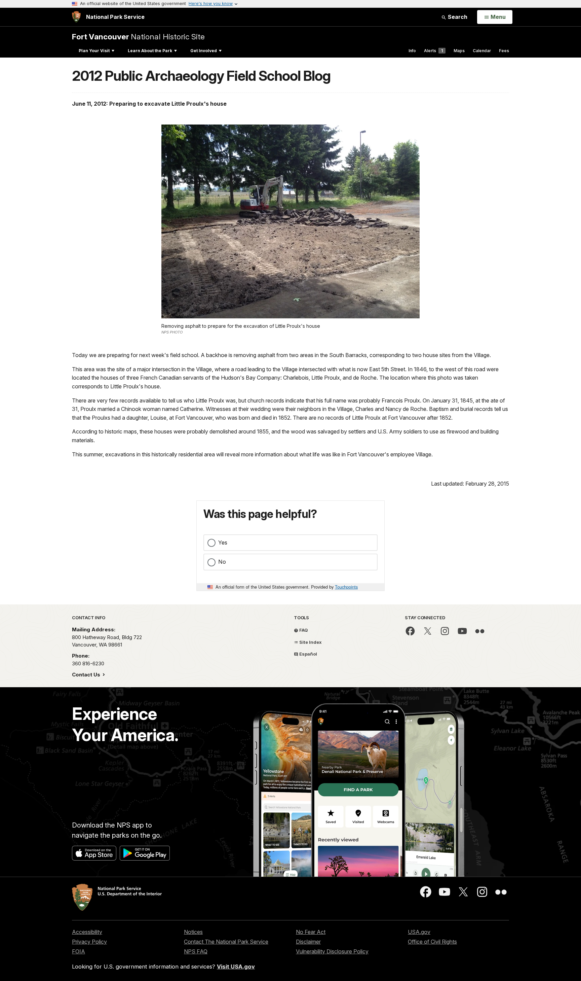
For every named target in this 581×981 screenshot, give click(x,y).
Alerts (433, 50)
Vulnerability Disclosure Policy (332, 951)
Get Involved (203, 50)
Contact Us (87, 674)
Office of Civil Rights (432, 941)
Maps (459, 50)
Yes (222, 542)
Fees (504, 50)
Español (307, 654)
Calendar (482, 50)
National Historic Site (138, 36)
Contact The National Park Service (226, 941)
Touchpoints (346, 587)
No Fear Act (310, 932)
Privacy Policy (89, 941)
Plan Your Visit (94, 50)
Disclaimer (308, 941)
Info (412, 50)
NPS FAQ (195, 951)
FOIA (78, 951)
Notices (193, 932)
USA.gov (419, 932)
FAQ (303, 630)
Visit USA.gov (236, 966)
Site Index (310, 642)
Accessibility (87, 932)
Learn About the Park (150, 50)
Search (457, 16)
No (222, 561)
